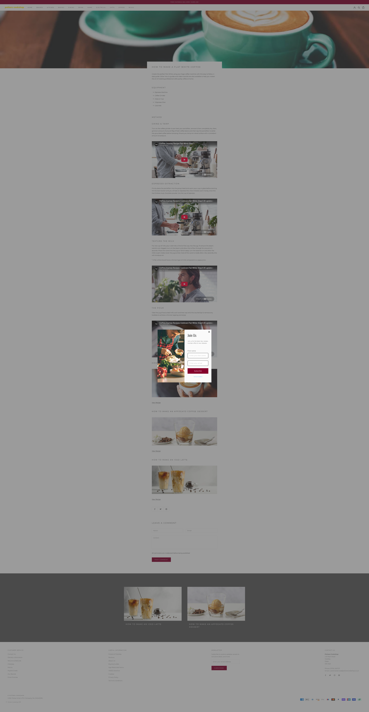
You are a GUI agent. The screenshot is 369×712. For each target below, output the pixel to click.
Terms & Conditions (198, 376)
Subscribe (198, 371)
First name (192, 351)
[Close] (209, 332)
